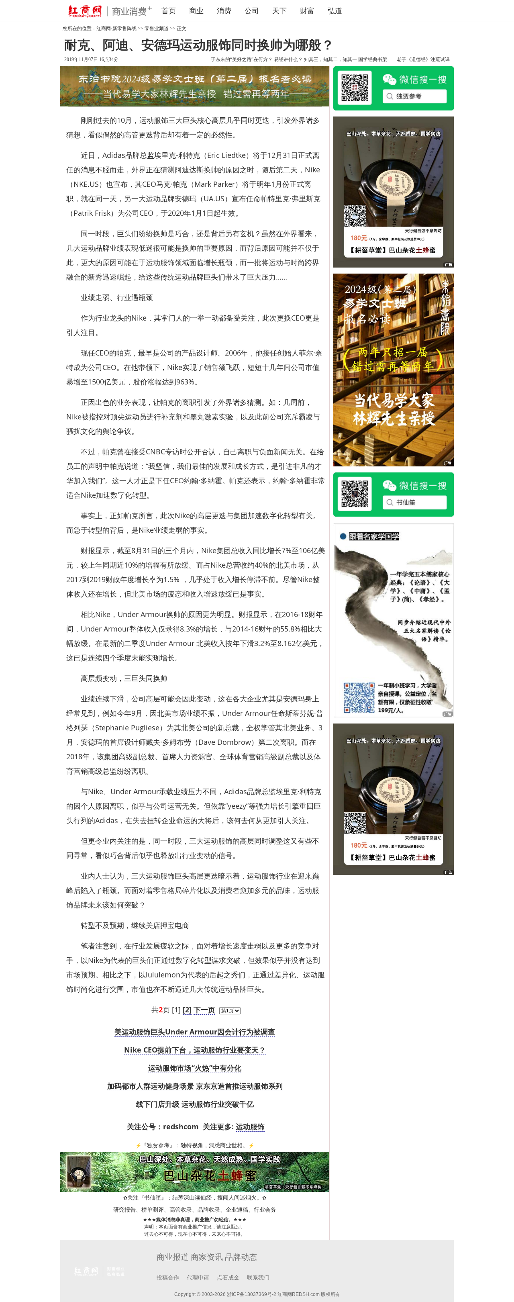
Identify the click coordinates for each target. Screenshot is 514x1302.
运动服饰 (250, 1126)
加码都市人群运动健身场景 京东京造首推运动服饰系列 (195, 1086)
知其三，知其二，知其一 (330, 59)
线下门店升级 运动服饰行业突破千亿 (195, 1104)
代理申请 (198, 1278)
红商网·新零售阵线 (116, 28)
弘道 (335, 11)
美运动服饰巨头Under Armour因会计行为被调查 (194, 1031)
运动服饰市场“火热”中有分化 (194, 1068)
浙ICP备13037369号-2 (251, 1294)
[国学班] (393, 619)
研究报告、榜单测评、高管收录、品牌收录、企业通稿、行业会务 (194, 1210)
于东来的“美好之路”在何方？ (242, 59)
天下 (279, 11)
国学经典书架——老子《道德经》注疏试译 (404, 59)
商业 (196, 11)
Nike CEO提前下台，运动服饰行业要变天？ (195, 1050)
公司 (252, 11)
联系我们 (258, 1278)
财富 (307, 11)
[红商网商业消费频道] (104, 11)
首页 (168, 11)
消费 (224, 11)
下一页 (204, 1009)
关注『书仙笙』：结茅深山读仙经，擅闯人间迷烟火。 (194, 1198)
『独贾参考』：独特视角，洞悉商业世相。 (194, 1146)
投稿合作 (168, 1278)
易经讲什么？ (288, 59)
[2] (187, 1009)
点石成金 (228, 1278)
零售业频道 (157, 28)
